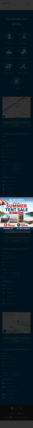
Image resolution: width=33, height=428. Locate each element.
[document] (16, 214)
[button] (30, 200)
